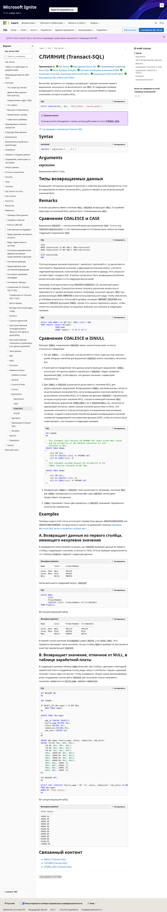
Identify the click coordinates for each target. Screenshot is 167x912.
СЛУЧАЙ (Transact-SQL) (55, 863)
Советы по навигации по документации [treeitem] (16, 68)
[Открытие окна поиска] (156, 23)
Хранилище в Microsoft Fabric (108, 73)
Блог (52, 909)
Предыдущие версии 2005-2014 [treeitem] (17, 76)
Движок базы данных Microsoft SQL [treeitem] (16, 94)
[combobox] (18, 51)
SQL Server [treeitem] (10, 62)
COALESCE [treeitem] (18, 408)
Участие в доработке (68, 909)
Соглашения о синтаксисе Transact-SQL (62, 129)
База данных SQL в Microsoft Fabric (57, 77)
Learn (42, 48)
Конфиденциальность (91, 909)
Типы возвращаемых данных (149, 60)
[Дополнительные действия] (125, 48)
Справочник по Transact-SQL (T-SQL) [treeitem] (20, 297)
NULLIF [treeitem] (17, 413)
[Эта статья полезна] (135, 96)
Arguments (140, 56)
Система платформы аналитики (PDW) (99, 70)
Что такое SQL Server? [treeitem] (17, 87)
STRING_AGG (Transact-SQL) (58, 866)
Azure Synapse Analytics (64, 70)
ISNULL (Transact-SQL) (55, 859)
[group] (83, 743)
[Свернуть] (32, 46)
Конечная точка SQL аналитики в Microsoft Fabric (64, 73)
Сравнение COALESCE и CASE (149, 67)
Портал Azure (130, 30)
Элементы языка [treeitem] (18, 375)
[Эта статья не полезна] (139, 96)
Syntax (139, 53)
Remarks (139, 63)
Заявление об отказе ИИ (14, 909)
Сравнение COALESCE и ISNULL (146, 71)
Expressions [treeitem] (19, 399)
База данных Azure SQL (84, 66)
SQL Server (59, 48)
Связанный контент (144, 79)
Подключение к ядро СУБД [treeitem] (19, 100)
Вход (162, 22)
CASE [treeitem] (16, 403)
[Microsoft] (5, 23)
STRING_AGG (112, 121)
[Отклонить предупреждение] (162, 5)
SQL (49, 48)
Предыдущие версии (37, 909)
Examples (140, 76)
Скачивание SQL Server (151, 30)
